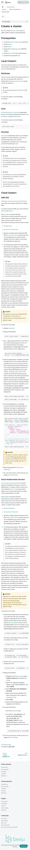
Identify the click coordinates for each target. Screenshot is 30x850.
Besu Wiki (3, 820)
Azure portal (19, 676)
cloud (17, 30)
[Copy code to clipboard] (27, 103)
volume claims (13, 235)
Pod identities (8, 226)
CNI (5, 245)
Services (3, 806)
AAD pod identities (9, 508)
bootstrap (14, 711)
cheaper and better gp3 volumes (13, 371)
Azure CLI (10, 53)
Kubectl (10, 44)
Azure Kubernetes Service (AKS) (10, 483)
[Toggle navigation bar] (2, 2)
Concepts (3, 771)
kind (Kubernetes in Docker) (9, 112)
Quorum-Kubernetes (16, 42)
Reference (3, 776)
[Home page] (2, 7)
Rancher (3, 135)
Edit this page (7, 744)
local (12, 30)
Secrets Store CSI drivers (11, 229)
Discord (3, 818)
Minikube (4, 77)
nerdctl (14, 160)
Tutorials (3, 773)
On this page (6, 21)
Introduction (4, 767)
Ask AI (24, 846)
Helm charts (11, 475)
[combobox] (23, 2)
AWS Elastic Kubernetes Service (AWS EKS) (13, 201)
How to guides (5, 769)
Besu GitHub (4, 825)
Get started (4, 803)
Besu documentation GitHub (8, 827)
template (6, 214)
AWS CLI (10, 49)
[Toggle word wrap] (24, 103)
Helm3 (9, 46)
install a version (18, 81)
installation (4, 116)
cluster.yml (11, 328)
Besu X (3, 823)
